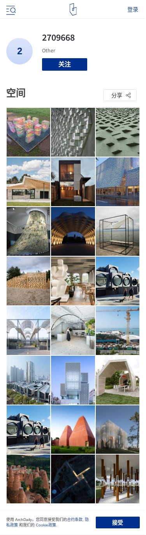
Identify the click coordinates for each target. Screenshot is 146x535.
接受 (117, 522)
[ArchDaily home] (73, 9)
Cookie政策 (46, 525)
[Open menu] (10, 9)
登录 (132, 9)
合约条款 (75, 519)
